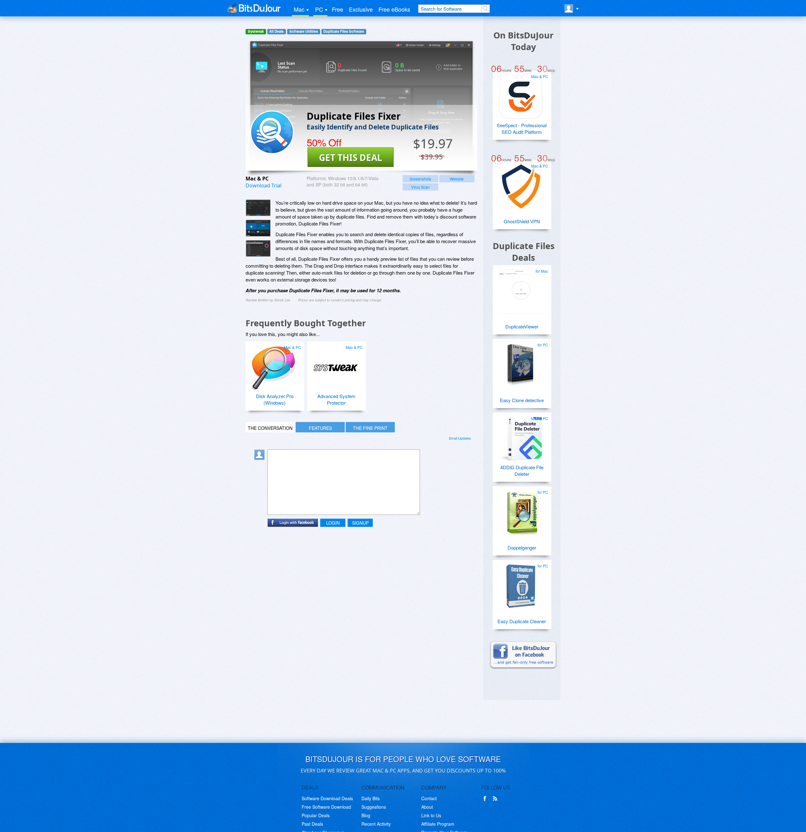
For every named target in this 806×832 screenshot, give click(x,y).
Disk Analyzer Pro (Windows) (274, 399)
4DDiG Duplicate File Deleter (521, 470)
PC (319, 9)
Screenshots (420, 178)
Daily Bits (370, 798)
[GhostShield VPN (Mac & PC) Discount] (521, 184)
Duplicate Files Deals (523, 251)
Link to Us (431, 815)
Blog (365, 815)
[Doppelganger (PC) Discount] (521, 510)
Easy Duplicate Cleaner (521, 621)
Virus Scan (420, 187)
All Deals (276, 31)
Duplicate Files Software (343, 31)
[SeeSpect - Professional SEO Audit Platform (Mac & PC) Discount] (521, 94)
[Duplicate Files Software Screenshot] (258, 227)
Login (333, 523)
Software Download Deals (327, 798)
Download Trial (263, 185)
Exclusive (361, 9)
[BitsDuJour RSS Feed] (496, 799)
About (427, 807)
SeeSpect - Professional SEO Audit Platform (522, 128)
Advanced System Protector (336, 399)
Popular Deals (316, 815)
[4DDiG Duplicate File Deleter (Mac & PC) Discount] (521, 436)
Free (337, 9)
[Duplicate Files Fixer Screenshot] (258, 207)
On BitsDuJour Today (523, 41)
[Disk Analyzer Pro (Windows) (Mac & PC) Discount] (274, 365)
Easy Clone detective (522, 400)
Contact (429, 798)
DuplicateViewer (521, 326)
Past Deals (312, 824)
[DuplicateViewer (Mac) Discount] (521, 289)
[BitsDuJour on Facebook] (486, 799)
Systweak (256, 31)
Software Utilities (303, 31)
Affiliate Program (437, 824)
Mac (299, 9)
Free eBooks (394, 9)
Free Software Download (326, 807)
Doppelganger (522, 547)
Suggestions (373, 807)
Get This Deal (350, 157)
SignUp (360, 523)
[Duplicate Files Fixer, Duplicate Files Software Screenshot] (258, 248)
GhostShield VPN (522, 221)
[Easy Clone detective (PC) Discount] (521, 363)
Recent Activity (376, 824)
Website (457, 178)
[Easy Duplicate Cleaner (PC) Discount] (521, 584)
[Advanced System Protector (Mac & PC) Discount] (335, 365)
